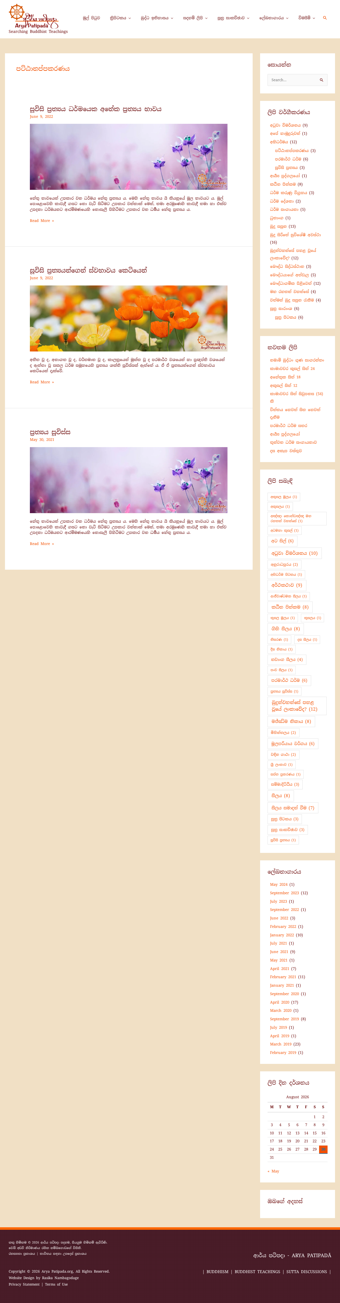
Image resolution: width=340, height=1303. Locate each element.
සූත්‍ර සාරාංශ (281, 308)
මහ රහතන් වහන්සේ (289, 291)
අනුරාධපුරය (284, 564)
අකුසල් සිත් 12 (283, 385)
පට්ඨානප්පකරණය (292, 150)
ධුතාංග (276, 217)
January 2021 (282, 985)
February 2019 (283, 1052)
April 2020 (279, 1002)
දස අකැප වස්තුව (286, 450)
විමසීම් (304, 17)
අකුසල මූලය (284, 497)
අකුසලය (280, 506)
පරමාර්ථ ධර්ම (288, 159)
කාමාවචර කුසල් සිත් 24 (292, 368)
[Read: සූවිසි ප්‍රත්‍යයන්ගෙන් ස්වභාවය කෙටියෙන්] (128, 318)
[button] (325, 17)
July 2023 (278, 901)
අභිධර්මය (279, 141)
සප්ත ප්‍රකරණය (285, 774)
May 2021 (278, 960)
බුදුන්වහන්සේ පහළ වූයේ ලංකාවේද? (294, 705)
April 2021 (279, 968)
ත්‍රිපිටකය (118, 17)
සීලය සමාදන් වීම (293, 808)
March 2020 (280, 1010)
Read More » (42, 220)
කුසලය (312, 618)
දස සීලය (307, 639)
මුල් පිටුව (91, 17)
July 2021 (278, 943)
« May (273, 1171)
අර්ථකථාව (287, 585)
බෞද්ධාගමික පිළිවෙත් (291, 283)
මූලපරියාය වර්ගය (292, 743)
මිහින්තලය (283, 732)
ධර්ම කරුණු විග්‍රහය (288, 192)
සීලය (281, 795)
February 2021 (283, 976)
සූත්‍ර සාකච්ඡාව (231, 17)
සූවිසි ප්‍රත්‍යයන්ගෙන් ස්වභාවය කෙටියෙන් (88, 270)
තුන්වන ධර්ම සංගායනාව (293, 442)
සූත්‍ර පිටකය (285, 317)
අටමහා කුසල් (284, 530)
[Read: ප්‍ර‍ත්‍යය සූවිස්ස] (128, 479)
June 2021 (279, 951)
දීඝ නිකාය (281, 649)
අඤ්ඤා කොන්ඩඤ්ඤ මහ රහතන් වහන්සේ (291, 518)
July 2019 (278, 1027)
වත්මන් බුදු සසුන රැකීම (292, 300)
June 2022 (279, 918)
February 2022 (283, 926)
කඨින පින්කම (283, 184)
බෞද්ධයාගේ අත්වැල (289, 275)
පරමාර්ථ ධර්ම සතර (288, 425)
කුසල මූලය (283, 618)
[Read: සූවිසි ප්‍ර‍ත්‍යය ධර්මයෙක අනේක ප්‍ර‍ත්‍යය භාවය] (128, 156)
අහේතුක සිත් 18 (285, 377)
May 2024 (278, 884)
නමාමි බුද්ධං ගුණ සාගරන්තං (297, 360)
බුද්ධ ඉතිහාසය (155, 17)
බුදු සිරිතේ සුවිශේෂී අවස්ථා (295, 234)
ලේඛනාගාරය (271, 17)
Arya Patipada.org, (59, 1271)
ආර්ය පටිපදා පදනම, (56, 1242)
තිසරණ (279, 639)
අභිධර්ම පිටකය (286, 574)
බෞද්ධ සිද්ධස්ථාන (287, 266)
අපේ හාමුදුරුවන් (285, 133)
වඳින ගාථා (283, 754)
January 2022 (282, 935)
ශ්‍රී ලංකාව (281, 764)
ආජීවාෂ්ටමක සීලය (289, 596)
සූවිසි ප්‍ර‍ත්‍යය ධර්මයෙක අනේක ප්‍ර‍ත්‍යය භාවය (96, 109)
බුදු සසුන (278, 226)
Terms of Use (56, 1284)
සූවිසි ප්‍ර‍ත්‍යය (286, 167)
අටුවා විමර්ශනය (285, 125)
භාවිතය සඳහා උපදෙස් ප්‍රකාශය (63, 1254)
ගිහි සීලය (286, 628)
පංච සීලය (281, 670)
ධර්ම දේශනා (282, 201)
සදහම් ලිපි (193, 17)
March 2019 (280, 1044)
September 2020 (284, 993)
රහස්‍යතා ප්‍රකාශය (22, 1254)
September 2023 (284, 893)
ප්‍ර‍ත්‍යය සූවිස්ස (50, 432)
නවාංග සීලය (287, 659)
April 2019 (279, 1035)
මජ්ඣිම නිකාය (291, 721)
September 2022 (284, 909)
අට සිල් (282, 541)
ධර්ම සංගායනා (284, 209)
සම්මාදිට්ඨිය (285, 784)
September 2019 (284, 1019)
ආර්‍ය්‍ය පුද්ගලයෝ (285, 175)
